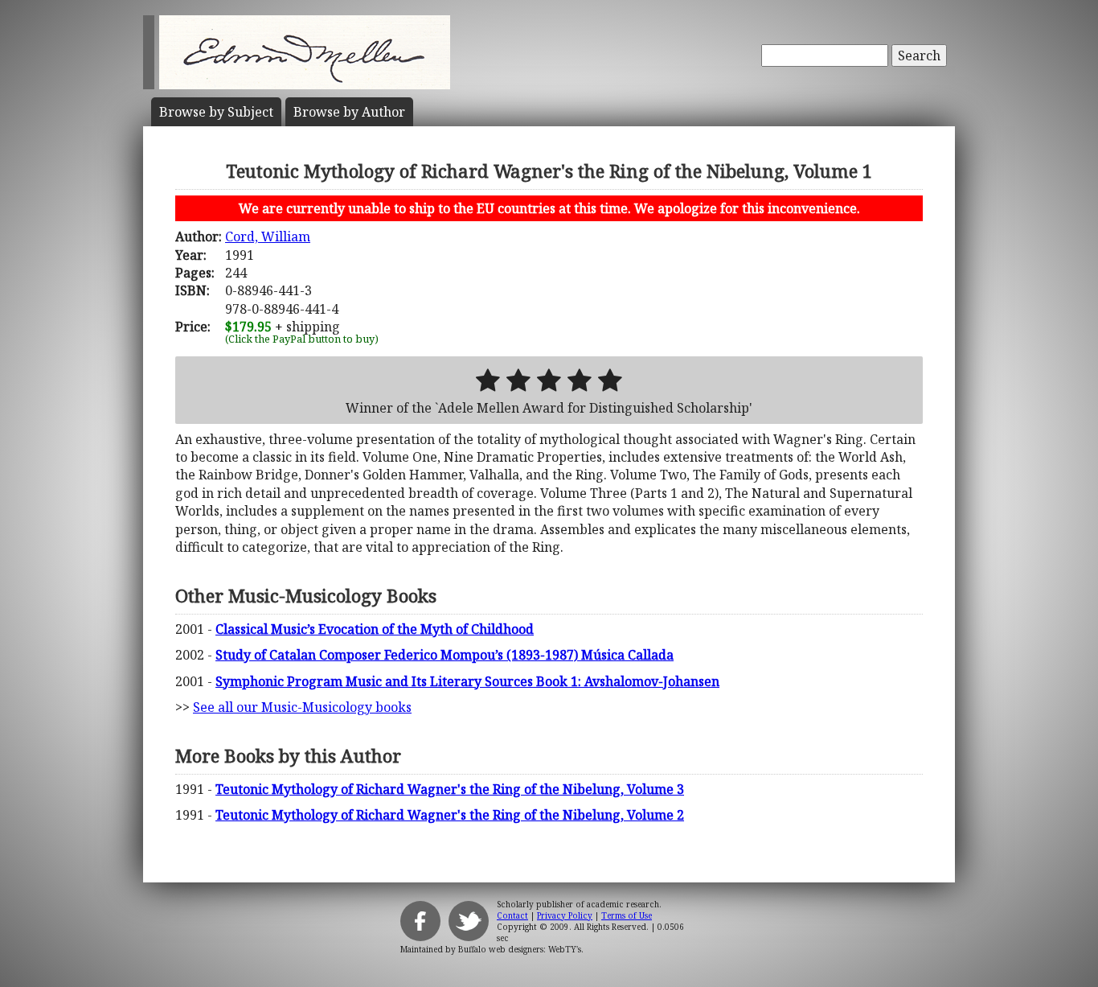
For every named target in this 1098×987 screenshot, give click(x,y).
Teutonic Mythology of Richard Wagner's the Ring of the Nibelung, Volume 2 (449, 815)
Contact (512, 915)
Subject (216, 111)
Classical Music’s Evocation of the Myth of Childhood (374, 629)
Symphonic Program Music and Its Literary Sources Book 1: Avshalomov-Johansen (467, 681)
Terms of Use (626, 915)
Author (349, 111)
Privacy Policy (564, 915)
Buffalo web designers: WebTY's (519, 949)
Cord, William (267, 236)
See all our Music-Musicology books (302, 707)
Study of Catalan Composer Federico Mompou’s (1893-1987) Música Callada (444, 655)
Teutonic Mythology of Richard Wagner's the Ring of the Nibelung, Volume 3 (449, 789)
